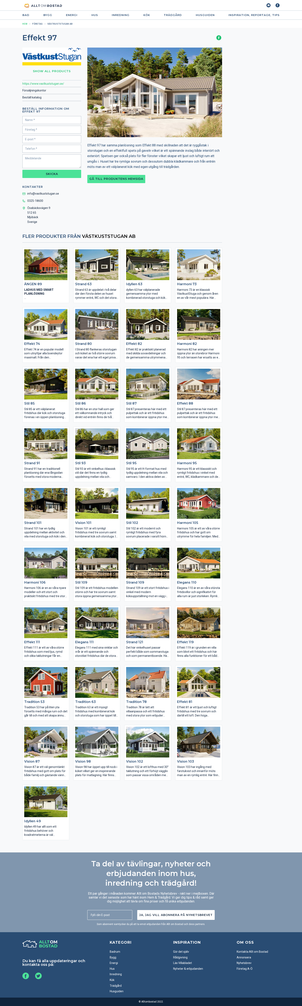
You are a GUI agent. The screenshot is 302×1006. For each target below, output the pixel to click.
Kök (146, 15)
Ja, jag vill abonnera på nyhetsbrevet (176, 915)
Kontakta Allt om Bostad (252, 951)
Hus (94, 15)
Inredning (120, 15)
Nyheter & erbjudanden (188, 968)
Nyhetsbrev (244, 963)
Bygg (47, 15)
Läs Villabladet (182, 963)
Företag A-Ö (244, 968)
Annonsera (244, 957)
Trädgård (173, 15)
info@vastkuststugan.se (43, 193)
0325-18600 (35, 200)
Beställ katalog (31, 97)
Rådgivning (180, 957)
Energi (71, 15)
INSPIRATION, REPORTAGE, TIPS (254, 15)
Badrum (115, 951)
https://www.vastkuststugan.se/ (43, 83)
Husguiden (205, 15)
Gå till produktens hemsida (116, 179)
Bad (25, 15)
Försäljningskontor (34, 90)
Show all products (52, 71)
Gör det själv (181, 951)
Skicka (52, 174)
